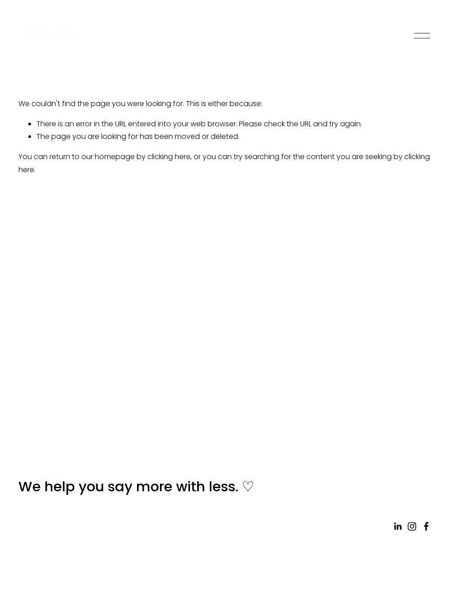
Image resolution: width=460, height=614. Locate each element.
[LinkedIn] (397, 526)
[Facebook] (426, 526)
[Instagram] (411, 526)
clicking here (168, 156)
